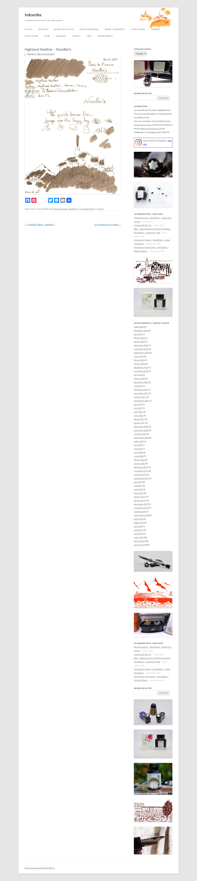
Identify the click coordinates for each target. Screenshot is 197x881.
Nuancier (43, 29)
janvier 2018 (139, 544)
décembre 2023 (141, 367)
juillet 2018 (139, 522)
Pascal (100, 209)
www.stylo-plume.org (150, 128)
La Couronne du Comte (107, 224)
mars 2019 (138, 493)
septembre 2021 (141, 400)
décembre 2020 (141, 426)
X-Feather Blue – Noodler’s (39, 224)
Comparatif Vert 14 (142, 225)
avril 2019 (138, 489)
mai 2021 (138, 408)
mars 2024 (138, 356)
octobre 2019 (140, 474)
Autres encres (138, 29)
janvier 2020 (139, 463)
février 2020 (139, 459)
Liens (89, 36)
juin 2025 (138, 334)
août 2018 (138, 519)
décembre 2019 (141, 467)
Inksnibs (33, 15)
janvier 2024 (139, 363)
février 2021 (139, 419)
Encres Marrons (61, 209)
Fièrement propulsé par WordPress (40, 868)
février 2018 (139, 541)
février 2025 (139, 338)
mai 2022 (138, 386)
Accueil (28, 29)
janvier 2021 (139, 422)
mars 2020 (138, 456)
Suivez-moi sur (149, 140)
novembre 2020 (141, 430)
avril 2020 (138, 452)
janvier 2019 (139, 500)
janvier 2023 (139, 378)
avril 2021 (138, 411)
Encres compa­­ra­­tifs (115, 29)
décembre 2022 (141, 382)
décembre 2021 (141, 389)
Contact (76, 36)
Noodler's (73, 209)
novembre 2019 (141, 471)
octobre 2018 (140, 511)
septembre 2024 (141, 352)
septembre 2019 (141, 478)
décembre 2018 (141, 504)
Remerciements (105, 36)
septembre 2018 (141, 515)
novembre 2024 (141, 349)
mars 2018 (138, 537)
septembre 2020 (141, 437)
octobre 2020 (140, 434)
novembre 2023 (141, 371)
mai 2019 (138, 485)
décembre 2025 (141, 330)
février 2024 (139, 360)
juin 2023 (138, 374)
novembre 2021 (141, 393)
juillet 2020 (139, 441)
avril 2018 (138, 533)
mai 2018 (138, 530)
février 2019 (139, 496)
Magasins (61, 36)
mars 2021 (138, 415)
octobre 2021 (140, 397)
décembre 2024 (141, 345)
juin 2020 (138, 445)
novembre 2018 (141, 507)
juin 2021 (138, 404)
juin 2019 (138, 482)
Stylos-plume (31, 36)
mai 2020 (138, 448)
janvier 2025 (139, 341)
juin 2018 (138, 526)
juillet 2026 (139, 326)
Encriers (155, 29)
